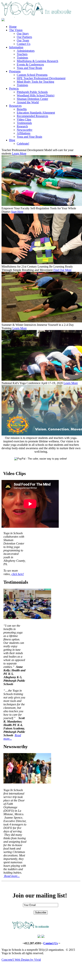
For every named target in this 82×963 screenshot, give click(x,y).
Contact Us (50, 943)
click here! (17, 574)
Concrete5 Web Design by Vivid (21, 959)
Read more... (11, 876)
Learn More (19, 153)
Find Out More (62, 270)
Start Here (17, 211)
